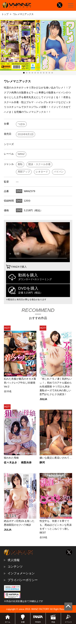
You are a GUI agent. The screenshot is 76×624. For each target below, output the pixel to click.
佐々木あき (10, 462)
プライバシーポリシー (23, 580)
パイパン (59, 171)
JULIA (43, 399)
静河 (42, 462)
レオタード (42, 171)
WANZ (21, 154)
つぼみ (21, 124)
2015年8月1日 (26, 134)
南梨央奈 (26, 462)
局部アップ (24, 171)
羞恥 (20, 164)
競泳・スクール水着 (39, 164)
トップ (5, 14)
